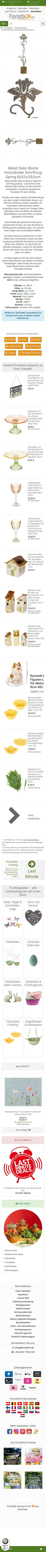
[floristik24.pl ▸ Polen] (20, 1412)
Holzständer (15, 346)
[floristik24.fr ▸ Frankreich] (14, 1408)
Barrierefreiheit (23, 1322)
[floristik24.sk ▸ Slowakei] (31, 1412)
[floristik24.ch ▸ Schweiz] (20, 1404)
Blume (37, 339)
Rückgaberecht (23, 1305)
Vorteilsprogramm (23, 1329)
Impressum (23, 1294)
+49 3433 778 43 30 (24, 1352)
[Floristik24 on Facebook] (10, 1432)
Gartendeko (10, 1266)
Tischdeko (10, 1262)
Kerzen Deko (11, 1250)
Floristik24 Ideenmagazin (23, 1336)
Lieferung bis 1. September (33, 2)
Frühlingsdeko (8, 28)
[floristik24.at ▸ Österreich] (8, 1404)
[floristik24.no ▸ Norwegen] (8, 1412)
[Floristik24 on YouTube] (29, 1432)
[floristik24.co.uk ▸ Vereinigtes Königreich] (20, 1408)
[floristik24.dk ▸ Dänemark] (26, 1404)
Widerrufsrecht (23, 1308)
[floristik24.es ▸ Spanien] (31, 1404)
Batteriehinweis (23, 1315)
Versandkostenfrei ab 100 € (13, 2)
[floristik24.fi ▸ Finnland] (8, 1408)
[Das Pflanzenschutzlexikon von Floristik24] (12, 1480)
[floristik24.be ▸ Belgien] (14, 1404)
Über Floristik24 (23, 1291)
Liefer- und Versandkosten (23, 1326)
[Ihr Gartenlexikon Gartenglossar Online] (33, 1480)
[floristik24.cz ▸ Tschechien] (37, 1412)
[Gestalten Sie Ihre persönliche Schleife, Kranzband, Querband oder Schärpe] (12, 1456)
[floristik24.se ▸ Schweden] (26, 1412)
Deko (24, 339)
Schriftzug (34, 346)
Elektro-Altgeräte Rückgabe (23, 1319)
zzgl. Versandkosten (31, 840)
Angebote (24, 1066)
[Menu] (4, 23)
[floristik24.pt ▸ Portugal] (37, 1404)
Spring (11, 352)
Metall (11, 339)
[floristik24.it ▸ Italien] (31, 1408)
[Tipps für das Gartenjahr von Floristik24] (33, 1456)
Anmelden (36, 11)
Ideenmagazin (11, 1270)
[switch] (5, 1548)
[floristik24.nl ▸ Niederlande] (14, 1412)
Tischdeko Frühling (20, 28)
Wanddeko (10, 1258)
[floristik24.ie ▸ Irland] (26, 1408)
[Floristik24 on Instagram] (17, 1432)
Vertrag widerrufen (23, 1312)
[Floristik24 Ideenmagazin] (36, 1432)
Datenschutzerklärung (23, 1301)
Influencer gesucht (23, 1333)
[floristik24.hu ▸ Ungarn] (23, 1416)
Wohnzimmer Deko (14, 1254)
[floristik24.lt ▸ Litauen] (37, 1408)
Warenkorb (23, 11)
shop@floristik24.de (24, 1347)
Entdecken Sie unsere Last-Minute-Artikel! (23, 1190)
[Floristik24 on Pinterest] (23, 1432)
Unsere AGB (23, 1298)
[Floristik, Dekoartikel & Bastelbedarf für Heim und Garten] (23, 17)
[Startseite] (1, 28)
